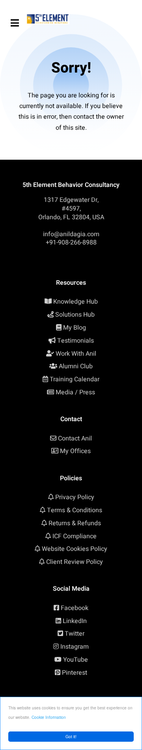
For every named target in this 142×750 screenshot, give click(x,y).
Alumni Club (76, 366)
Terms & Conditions (74, 510)
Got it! (71, 736)
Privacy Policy (74, 497)
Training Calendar (74, 379)
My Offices (75, 451)
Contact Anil (75, 438)
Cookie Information (49, 717)
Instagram (74, 646)
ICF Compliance (74, 536)
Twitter (74, 633)
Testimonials (75, 340)
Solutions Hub (75, 314)
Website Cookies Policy (74, 549)
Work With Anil (76, 353)
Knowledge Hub (75, 301)
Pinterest (74, 672)
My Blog (74, 327)
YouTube (75, 659)
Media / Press (75, 392)
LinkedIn (75, 621)
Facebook (74, 608)
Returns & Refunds (75, 523)
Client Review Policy (74, 562)
